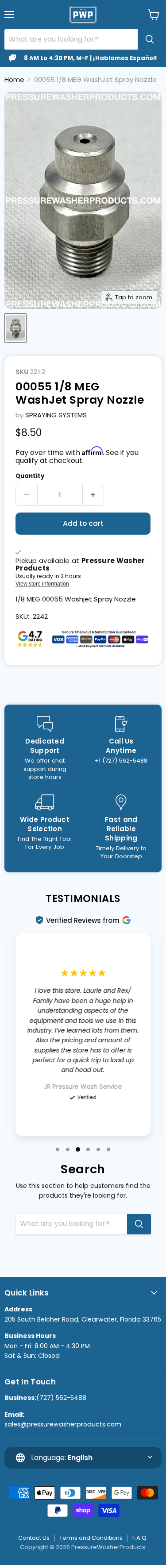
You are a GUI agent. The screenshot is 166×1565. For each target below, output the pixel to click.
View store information (42, 584)
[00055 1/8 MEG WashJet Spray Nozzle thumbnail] (15, 328)
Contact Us (34, 1538)
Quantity (29, 476)
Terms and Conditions (91, 1538)
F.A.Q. (140, 1538)
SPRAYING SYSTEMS (56, 415)
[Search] (150, 39)
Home (14, 79)
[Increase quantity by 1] (93, 495)
